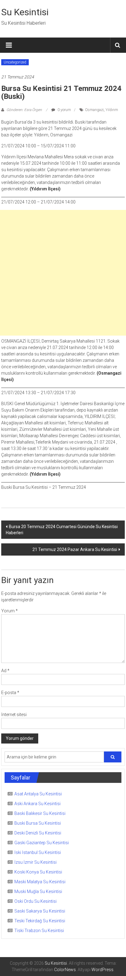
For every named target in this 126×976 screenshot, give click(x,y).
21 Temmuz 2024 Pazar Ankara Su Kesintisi (74, 549)
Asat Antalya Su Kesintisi (38, 793)
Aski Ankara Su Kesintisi (37, 803)
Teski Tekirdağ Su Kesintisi (39, 920)
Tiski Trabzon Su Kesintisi (39, 930)
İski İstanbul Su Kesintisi (37, 852)
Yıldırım (112, 110)
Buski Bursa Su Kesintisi (37, 823)
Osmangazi (94, 110)
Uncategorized (15, 62)
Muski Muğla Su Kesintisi (38, 891)
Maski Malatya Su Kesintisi (39, 881)
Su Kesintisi (25, 12)
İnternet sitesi (14, 714)
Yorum (9, 610)
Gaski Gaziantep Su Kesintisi (41, 842)
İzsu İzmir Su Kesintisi (35, 862)
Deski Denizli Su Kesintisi (37, 832)
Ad (5, 670)
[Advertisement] (63, 273)
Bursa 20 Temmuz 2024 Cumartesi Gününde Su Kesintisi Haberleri (62, 529)
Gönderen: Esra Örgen (24, 110)
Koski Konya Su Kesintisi (38, 872)
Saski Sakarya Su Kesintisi (39, 911)
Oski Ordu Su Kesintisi (35, 901)
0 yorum (64, 110)
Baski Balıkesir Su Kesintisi (39, 813)
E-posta (10, 692)
